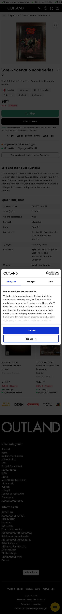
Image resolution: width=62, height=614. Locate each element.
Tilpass (29, 339)
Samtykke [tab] (11, 281)
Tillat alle (31, 330)
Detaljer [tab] (31, 281)
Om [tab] (51, 281)
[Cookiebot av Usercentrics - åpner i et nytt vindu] (46, 273)
